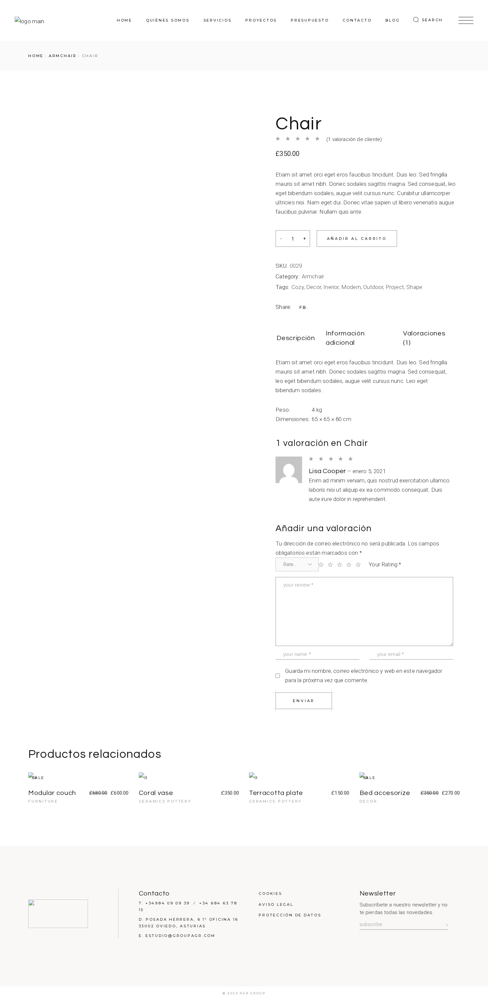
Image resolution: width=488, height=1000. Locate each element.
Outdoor (373, 287)
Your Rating (384, 564)
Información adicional (345, 338)
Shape (414, 287)
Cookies (270, 893)
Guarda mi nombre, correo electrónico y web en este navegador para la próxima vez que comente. (363, 675)
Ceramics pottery (165, 801)
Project (395, 287)
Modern (351, 287)
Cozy (297, 287)
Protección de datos (290, 915)
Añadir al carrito (357, 238)
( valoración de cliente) (354, 139)
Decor (313, 287)
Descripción (296, 338)
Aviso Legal (276, 904)
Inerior (331, 287)
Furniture (43, 801)
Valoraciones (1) (424, 338)
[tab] (296, 338)
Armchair (313, 276)
